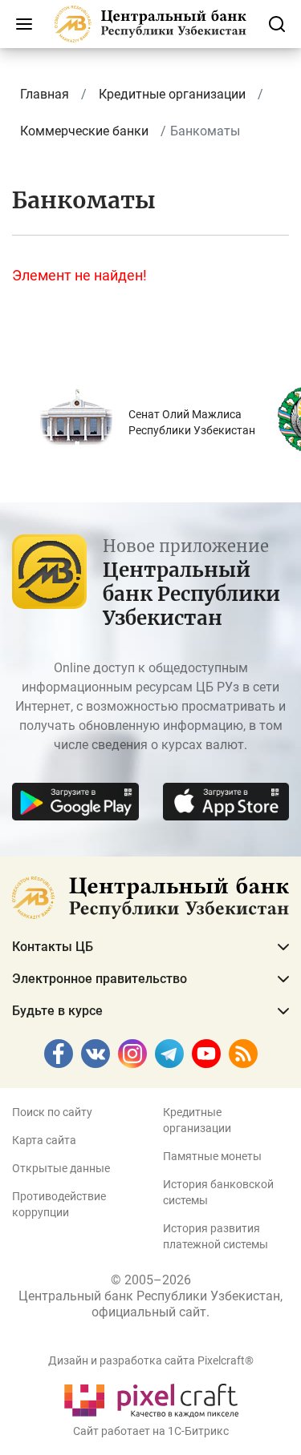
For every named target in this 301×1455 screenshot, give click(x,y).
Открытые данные (61, 1168)
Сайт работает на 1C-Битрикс (151, 1431)
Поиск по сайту (52, 1112)
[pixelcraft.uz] (150, 1397)
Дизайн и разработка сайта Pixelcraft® (151, 1360)
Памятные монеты (212, 1156)
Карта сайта (44, 1140)
